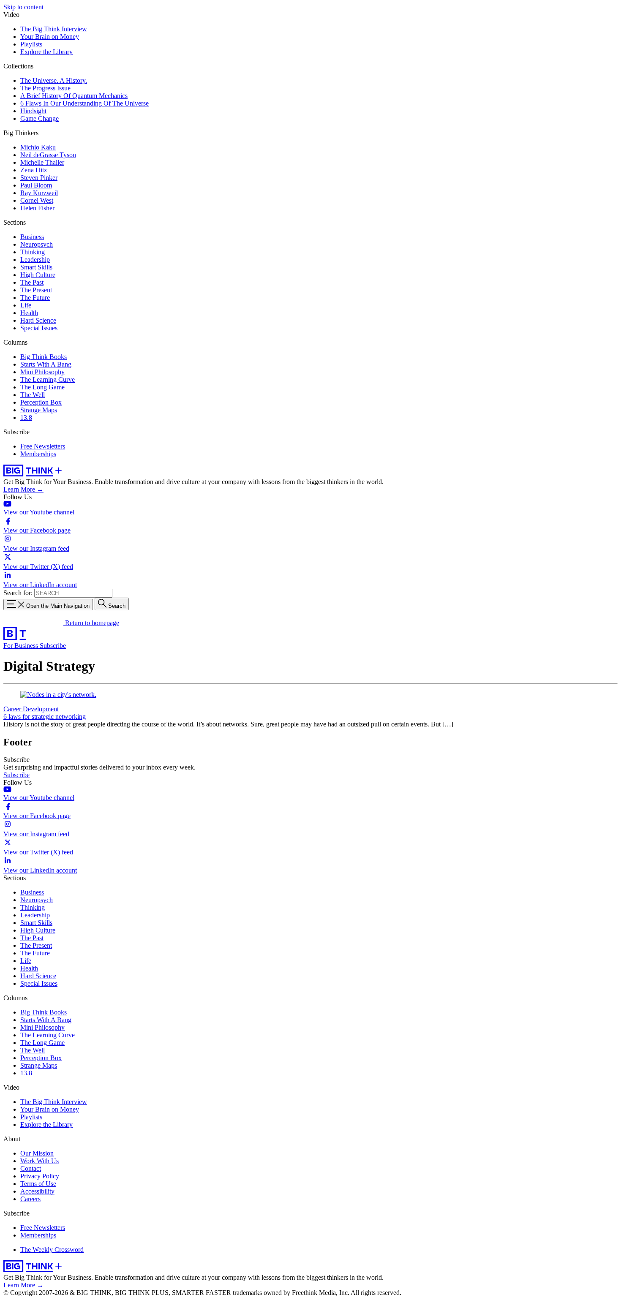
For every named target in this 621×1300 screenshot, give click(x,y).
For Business (21, 645)
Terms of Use (38, 1183)
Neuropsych (36, 244)
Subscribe (53, 645)
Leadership (35, 259)
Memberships (38, 453)
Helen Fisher (37, 208)
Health (29, 312)
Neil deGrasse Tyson (48, 154)
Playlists (31, 44)
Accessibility (37, 1191)
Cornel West (36, 200)
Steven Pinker (38, 177)
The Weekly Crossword (52, 1249)
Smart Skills (36, 267)
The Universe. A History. (53, 80)
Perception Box (41, 402)
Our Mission (37, 1153)
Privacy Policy (39, 1176)
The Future (35, 297)
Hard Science (38, 320)
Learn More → (23, 489)
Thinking (32, 252)
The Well (32, 394)
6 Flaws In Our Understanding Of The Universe (84, 103)
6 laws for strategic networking (44, 716)
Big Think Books (43, 356)
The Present (36, 290)
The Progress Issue (45, 88)
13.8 (26, 417)
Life (25, 305)
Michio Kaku (38, 147)
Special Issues (38, 328)
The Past (32, 282)
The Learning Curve (47, 379)
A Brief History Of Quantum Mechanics (74, 95)
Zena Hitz (33, 170)
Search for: (18, 592)
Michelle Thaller (42, 162)
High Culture (37, 274)
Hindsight (33, 110)
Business (32, 236)
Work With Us (39, 1160)
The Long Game (42, 387)
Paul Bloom (36, 185)
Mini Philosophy (42, 371)
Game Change (39, 118)
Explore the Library (46, 51)
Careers (30, 1198)
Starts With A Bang (45, 364)
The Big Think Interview (53, 29)
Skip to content (23, 7)
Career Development (31, 709)
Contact (30, 1168)
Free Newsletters (42, 446)
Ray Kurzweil (39, 192)
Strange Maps (38, 409)
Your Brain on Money (49, 36)
